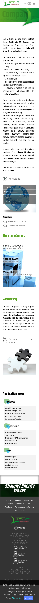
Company (17, 500)
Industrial (10, 504)
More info (16, 598)
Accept (28, 598)
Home (8, 500)
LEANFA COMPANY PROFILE (16, 226)
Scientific (20, 504)
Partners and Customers (18, 341)
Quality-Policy (30, 579)
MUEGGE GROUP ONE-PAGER (17, 222)
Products (8, 507)
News (14, 510)
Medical (30, 504)
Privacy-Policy (19, 579)
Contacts (23, 510)
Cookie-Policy (7, 579)
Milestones (15, 178)
